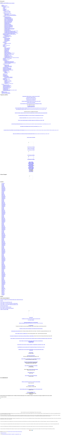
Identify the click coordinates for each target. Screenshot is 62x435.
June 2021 (3, 223)
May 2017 (3, 255)
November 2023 (3, 204)
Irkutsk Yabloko (31, 164)
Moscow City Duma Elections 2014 (9, 19)
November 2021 (3, 220)
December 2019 (3, 235)
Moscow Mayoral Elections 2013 (7, 87)
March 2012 (3, 290)
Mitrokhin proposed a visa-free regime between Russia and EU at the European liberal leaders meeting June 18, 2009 (31, 349)
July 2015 (3, 269)
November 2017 (3, 251)
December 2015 (3, 266)
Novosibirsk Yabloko (31, 165)
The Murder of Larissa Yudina (8, 55)
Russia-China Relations (7, 38)
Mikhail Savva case (7, 51)
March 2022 (3, 217)
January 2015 (3, 273)
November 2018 (3, 243)
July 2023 (3, 207)
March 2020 (3, 233)
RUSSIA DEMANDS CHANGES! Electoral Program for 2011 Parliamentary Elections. (31, 103)
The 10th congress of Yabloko (31, 159)
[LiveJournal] (30, 430)
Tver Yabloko (30, 170)
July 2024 (3, 199)
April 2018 (3, 248)
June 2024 (3, 200)
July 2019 (3, 238)
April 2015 (3, 271)
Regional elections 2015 (7, 27)
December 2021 (3, 219)
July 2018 (3, 246)
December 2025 (3, 188)
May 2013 (3, 286)
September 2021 (3, 221)
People (2, 91)
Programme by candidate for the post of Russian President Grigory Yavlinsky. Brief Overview (11, 299)
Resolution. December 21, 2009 (31, 106)
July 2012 (3, 289)
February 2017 (3, 257)
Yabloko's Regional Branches (18, 431)
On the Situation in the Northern (20, 109)
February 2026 (3, 187)
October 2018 (3, 244)
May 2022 (3, 216)
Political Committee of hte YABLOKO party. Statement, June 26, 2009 (35, 117)
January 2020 (3, 234)
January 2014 (3, 281)
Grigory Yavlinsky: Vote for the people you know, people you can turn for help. (20, 338)
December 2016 (3, 258)
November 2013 (3, 282)
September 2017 (3, 252)
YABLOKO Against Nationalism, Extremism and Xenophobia (12, 57)
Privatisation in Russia (7, 82)
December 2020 (3, 227)
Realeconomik (31, 317)
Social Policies (4, 71)
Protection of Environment (8, 35)
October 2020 (3, 228)
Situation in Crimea (7, 64)
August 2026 (3, 183)
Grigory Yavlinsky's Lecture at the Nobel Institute (31, 375)
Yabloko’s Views (4, 6)
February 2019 (3, 241)
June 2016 (3, 262)
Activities (4, 7)
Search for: (1, 2)
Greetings (4, 44)
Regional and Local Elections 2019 (9, 26)
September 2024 (3, 198)
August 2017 (3, 253)
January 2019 (3, 242)
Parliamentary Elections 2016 (8, 22)
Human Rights (4, 46)
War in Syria (6, 41)
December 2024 (3, 196)
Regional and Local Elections (8, 24)
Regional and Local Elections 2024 (7, 68)
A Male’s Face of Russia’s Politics (4, 309)
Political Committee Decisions (8, 81)
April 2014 (3, 279)
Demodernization (31, 352)
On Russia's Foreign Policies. (22, 117)
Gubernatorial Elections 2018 (8, 17)
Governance (4, 42)
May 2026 (3, 185)
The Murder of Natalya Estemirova (9, 56)
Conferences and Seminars (6, 10)
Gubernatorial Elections (7, 16)
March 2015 (3, 272)
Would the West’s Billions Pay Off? (31, 392)
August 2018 (3, 245)
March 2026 (3, 186)
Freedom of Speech (7, 49)
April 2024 (3, 201)
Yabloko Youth (5, 78)
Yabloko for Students (31, 162)
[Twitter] (31, 430)
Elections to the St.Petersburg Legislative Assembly (9, 33)
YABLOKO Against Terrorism (8, 66)
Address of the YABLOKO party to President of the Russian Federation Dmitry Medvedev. (24, 133)
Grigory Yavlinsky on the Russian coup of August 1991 (7, 308)
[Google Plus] (29, 430)
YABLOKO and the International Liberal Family (10, 62)
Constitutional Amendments (8, 43)
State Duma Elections (7, 29)
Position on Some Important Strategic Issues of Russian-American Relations (31, 381)
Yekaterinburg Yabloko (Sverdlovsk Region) (31, 167)
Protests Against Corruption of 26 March (9, 54)
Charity (4, 8)
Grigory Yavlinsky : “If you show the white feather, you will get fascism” (9, 303)
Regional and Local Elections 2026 (7, 69)
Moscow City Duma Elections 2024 (9, 20)
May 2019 (3, 239)
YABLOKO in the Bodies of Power (6, 92)
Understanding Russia (5, 75)
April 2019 (3, 240)
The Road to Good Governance (4, 305)
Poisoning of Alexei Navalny (8, 53)
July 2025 (3, 191)
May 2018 (3, 247)
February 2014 (3, 280)
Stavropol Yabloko (31, 171)
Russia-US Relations (7, 40)
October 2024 (3, 197)
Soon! (4, 73)
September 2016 (3, 260)
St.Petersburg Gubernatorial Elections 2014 (9, 28)
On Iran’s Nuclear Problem (21, 120)
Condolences (4, 9)
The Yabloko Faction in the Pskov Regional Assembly (11, 32)
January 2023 (3, 211)
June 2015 (3, 270)
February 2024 (3, 202)
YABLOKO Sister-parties (7, 63)
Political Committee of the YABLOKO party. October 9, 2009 (42, 133)
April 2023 (3, 209)
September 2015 (3, 268)
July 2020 (3, 230)
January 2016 (3, 265)
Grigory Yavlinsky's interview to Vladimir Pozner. (21, 333)
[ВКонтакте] (32, 430)
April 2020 (3, 232)
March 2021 (3, 225)
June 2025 (3, 192)
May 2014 (3, 278)
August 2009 (3, 294)
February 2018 (3, 249)
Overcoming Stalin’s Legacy (6, 59)
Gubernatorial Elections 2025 (6, 45)
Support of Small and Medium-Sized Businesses (10, 14)
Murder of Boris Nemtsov (7, 52)
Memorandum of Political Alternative (7, 58)
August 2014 (3, 276)
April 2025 (3, 193)
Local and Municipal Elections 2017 (9, 18)
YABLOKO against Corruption (11, 431)
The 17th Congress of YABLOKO (31, 137)
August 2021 (3, 222)
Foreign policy (4, 37)
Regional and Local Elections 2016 (7, 85)
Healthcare (6, 72)
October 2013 (3, 283)
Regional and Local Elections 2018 (9, 25)
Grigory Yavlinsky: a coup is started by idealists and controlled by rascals (9, 304)
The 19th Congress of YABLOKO (8, 77)
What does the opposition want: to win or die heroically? (31, 322)
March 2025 (3, 194)
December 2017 (3, 250)
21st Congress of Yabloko (7, 11)
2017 (5, 47)
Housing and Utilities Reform (8, 13)
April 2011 (3, 292)
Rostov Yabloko (31, 166)
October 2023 (3, 205)
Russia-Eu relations (7, 39)
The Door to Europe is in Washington (33, 369)
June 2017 (3, 254)
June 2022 (3, 215)
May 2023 (3, 208)
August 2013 (3, 284)
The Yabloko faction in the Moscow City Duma (10, 31)
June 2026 (3, 184)
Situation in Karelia (7, 65)
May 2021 (3, 224)
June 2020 (3, 231)
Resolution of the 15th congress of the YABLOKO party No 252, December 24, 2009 (36, 109)
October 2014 (3, 275)
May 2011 (3, 291)
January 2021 (3, 226)
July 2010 (3, 293)
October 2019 (3, 236)
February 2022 (3, 218)
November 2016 (3, 259)
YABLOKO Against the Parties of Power (9, 61)
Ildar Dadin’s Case (7, 50)
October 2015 (3, 267)
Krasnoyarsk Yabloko (31, 168)
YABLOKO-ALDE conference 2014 (9, 83)
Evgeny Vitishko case (7, 48)
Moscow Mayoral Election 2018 (8, 21)
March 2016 (3, 264)
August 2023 (3, 206)
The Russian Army (5, 74)
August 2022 (3, 214)
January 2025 (3, 195)
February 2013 (3, 288)
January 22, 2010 (31, 126)
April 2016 (3, 263)
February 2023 (3, 210)
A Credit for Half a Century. (20, 344)
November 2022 (3, 212)
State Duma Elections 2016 (8, 30)
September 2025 (3, 190)
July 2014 (3, 277)
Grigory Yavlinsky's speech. (31, 372)
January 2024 (3, 203)
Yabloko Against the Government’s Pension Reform (10, 15)
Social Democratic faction (6, 70)
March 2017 (3, 256)
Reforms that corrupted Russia (31, 355)
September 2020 (3, 229)
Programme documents (5, 67)
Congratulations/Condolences (8, 80)
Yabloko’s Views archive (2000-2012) (6, 93)
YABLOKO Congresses (4, 5)
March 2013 (3, 287)
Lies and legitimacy (31, 325)
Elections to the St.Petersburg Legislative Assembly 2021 (9, 34)
